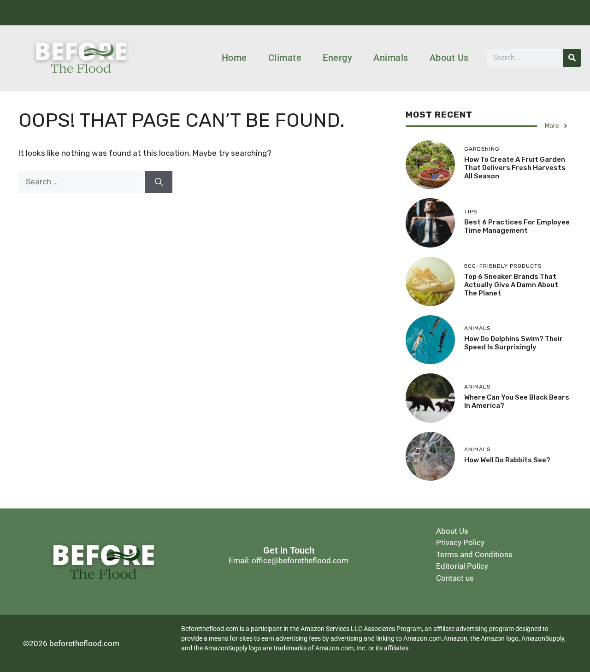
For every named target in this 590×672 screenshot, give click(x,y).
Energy (337, 57)
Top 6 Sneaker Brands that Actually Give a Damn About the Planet (511, 284)
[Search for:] (81, 181)
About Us (449, 57)
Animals (390, 57)
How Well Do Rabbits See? (507, 460)
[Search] (572, 58)
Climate (285, 57)
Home (234, 57)
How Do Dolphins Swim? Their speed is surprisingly (513, 343)
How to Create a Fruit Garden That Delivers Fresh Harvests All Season (515, 167)
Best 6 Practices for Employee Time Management (517, 226)
